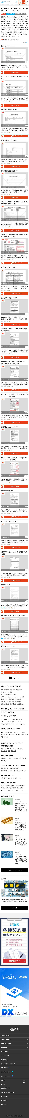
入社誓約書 (18, 701)
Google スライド (20, 724)
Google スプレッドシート (7, 724)
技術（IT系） (4, 761)
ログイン (20, 2)
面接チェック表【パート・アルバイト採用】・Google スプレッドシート (13, 362)
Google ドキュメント (15, 721)
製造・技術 (25, 734)
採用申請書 (19, 690)
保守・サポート (5, 770)
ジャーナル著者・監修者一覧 (8, 1064)
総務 (8, 748)
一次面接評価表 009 (7, 490)
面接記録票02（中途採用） (9, 140)
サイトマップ (4, 1104)
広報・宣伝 (4, 751)
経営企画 (9, 758)
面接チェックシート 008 (8, 267)
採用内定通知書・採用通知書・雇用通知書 (12, 704)
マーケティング (21, 732)
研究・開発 (15, 790)
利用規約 (3, 1084)
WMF (20, 719)
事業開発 (3, 758)
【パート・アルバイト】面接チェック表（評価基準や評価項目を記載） (14, 203)
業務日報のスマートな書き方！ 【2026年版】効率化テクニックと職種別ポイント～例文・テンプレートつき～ (21, 808)
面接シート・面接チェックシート (10, 697)
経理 (14, 748)
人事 (11, 748)
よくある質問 (4, 1096)
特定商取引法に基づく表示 (7, 1092)
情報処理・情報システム (16, 768)
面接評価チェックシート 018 (9, 427)
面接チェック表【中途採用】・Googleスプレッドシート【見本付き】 (14, 395)
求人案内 (10, 692)
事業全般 (13, 751)
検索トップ (20, 4)
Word (5, 719)
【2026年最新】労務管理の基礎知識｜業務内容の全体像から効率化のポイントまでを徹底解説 (21, 859)
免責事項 (3, 1080)
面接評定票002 (5, 585)
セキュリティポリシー (6, 1072)
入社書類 (22, 697)
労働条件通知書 (5, 690)
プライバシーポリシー (6, 1076)
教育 (9, 751)
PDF (2, 719)
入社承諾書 (18, 699)
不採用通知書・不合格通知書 (8, 694)
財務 (18, 748)
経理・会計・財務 (5, 734)
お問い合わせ (4, 1100)
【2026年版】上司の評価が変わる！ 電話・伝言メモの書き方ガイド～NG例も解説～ (21, 842)
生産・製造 (4, 778)
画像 (8, 721)
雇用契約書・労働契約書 (7, 699)
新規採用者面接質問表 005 (9, 109)
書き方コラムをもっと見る (14, 870)
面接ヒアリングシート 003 (9, 521)
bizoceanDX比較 (5, 1035)
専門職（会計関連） (6, 788)
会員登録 (23, 2)
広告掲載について (5, 1088)
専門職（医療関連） (21, 785)
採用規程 (12, 690)
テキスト (3, 721)
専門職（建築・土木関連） (8, 785)
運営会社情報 (4, 1068)
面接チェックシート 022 (8, 646)
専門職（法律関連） (17, 788)
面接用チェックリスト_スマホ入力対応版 (13, 615)
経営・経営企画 (5, 732)
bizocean (3, 4)
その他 (6, 737)
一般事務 (3, 748)
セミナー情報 (4, 1051)
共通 (2, 737)
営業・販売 (13, 732)
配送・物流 (18, 778)
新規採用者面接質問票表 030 (9, 171)
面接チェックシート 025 (8, 46)
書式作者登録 (4, 1059)
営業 (23, 758)
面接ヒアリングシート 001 (9, 298)
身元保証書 (4, 692)
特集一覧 (14, 908)
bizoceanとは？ (5, 1055)
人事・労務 (14, 734)
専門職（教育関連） (6, 790)
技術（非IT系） (5, 768)
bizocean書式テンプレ (11, 4)
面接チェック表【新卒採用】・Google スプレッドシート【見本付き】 (14, 459)
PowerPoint (15, 719)
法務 (19, 734)
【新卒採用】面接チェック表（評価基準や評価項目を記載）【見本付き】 (14, 235)
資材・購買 (11, 778)
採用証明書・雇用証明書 (7, 701)
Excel (9, 719)
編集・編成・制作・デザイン (18, 770)
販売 (26, 758)
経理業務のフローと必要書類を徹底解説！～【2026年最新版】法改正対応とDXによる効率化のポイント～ (21, 825)
